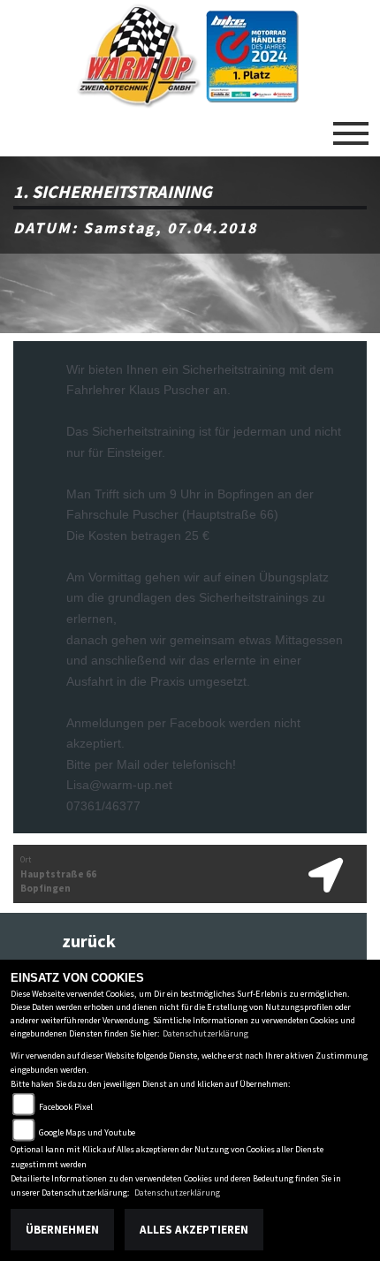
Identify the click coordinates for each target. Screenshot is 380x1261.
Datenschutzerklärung (205, 1033)
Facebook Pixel (66, 1107)
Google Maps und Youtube (87, 1132)
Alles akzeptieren (194, 1229)
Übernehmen (62, 1229)
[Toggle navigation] (351, 126)
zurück (89, 941)
